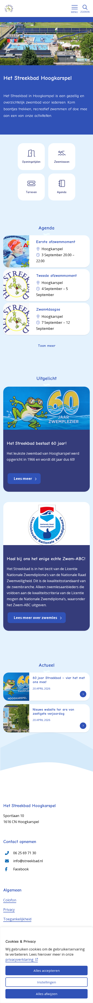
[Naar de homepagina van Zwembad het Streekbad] (8, 8)
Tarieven (31, 192)
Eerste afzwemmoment (55, 241)
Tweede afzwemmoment (56, 275)
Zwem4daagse (48, 309)
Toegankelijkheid (17, 919)
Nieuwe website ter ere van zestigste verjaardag (53, 712)
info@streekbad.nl (28, 861)
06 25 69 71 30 (24, 853)
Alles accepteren (47, 970)
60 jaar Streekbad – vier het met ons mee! (59, 680)
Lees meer (23, 478)
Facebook (21, 869)
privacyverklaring (19, 959)
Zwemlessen (61, 161)
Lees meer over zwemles (35, 617)
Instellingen (46, 982)
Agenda (61, 192)
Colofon (9, 900)
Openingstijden (31, 161)
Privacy (9, 909)
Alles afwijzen (46, 994)
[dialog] (46, 965)
